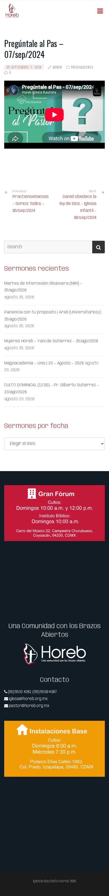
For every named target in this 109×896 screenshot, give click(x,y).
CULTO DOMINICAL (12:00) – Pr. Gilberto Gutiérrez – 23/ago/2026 (51, 388)
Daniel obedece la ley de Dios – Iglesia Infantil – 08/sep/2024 (78, 207)
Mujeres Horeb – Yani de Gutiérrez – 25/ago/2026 (51, 341)
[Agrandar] (97, 492)
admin (57, 67)
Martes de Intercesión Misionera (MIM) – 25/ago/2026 (43, 287)
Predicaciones (82, 67)
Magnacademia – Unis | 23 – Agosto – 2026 (44, 363)
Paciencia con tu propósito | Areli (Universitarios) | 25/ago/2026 (52, 316)
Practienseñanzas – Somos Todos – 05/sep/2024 (31, 201)
